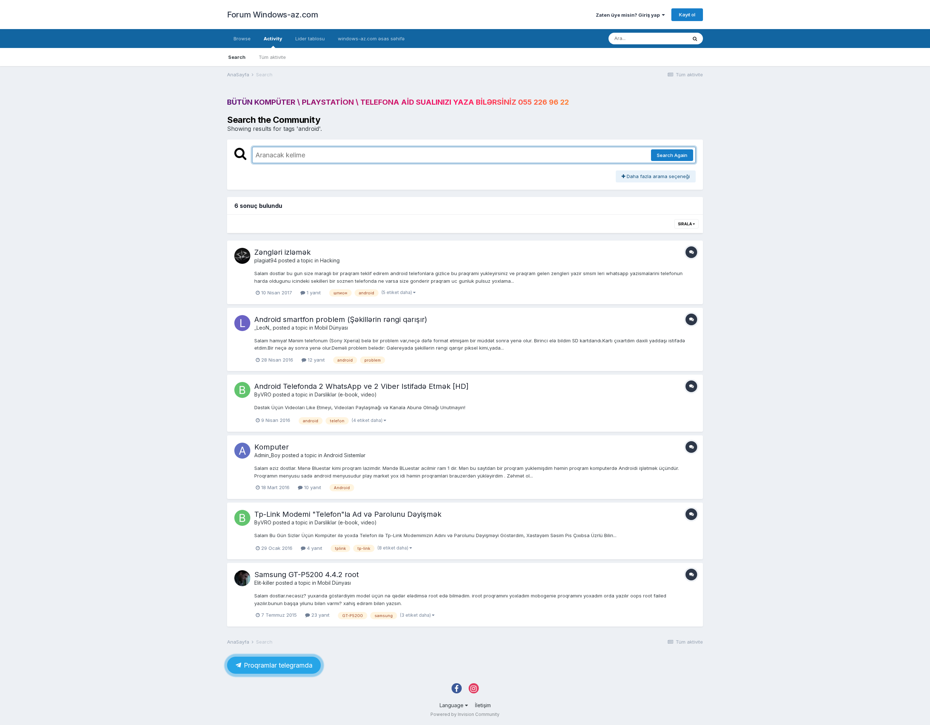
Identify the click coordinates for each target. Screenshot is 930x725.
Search (237, 57)
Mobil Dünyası (331, 328)
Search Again (672, 155)
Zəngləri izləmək (282, 252)
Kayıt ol (687, 14)
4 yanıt (314, 548)
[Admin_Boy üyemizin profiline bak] (242, 451)
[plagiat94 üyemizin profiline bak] (242, 256)
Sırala (685, 224)
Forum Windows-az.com (272, 14)
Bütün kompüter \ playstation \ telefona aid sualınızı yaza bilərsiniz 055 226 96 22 (398, 102)
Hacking (330, 260)
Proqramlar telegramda (277, 665)
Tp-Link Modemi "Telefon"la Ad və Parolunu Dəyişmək (347, 514)
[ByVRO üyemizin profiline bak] (242, 390)
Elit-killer (264, 583)
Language (452, 705)
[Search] (695, 38)
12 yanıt (315, 360)
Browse (242, 38)
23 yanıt (319, 615)
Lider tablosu (310, 38)
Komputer (271, 447)
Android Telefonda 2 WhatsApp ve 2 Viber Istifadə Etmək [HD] (361, 386)
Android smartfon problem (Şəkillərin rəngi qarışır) (340, 319)
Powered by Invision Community (465, 714)
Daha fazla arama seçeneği (657, 176)
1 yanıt (313, 292)
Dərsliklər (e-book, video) (346, 394)
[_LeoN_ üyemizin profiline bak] (242, 323)
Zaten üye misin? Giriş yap (629, 15)
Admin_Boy (267, 455)
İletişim (483, 705)
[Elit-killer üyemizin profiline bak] (242, 578)
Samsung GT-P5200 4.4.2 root (306, 574)
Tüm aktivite (272, 57)
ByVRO (262, 394)
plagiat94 (265, 260)
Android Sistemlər (344, 455)
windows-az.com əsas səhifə (371, 38)
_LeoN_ (262, 328)
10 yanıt (312, 487)
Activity (273, 38)
